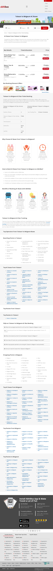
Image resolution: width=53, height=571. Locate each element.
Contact (17, 563)
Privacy (3, 565)
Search (45, 28)
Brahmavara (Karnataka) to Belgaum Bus (41, 485)
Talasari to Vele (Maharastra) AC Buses (12, 290)
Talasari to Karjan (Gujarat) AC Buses (26, 296)
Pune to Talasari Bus (12, 318)
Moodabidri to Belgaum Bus (41, 466)
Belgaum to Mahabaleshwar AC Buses (26, 418)
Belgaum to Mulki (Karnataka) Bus (11, 451)
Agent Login (8, 565)
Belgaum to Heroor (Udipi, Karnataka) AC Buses (43, 401)
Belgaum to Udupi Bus (43, 435)
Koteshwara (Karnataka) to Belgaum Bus (10, 482)
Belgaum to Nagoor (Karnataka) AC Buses (27, 413)
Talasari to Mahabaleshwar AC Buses (42, 283)
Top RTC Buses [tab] (33, 534)
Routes (9, 563)
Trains (46, 3)
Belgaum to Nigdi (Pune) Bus (26, 448)
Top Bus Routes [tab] (8, 534)
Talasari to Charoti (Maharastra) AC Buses (12, 302)
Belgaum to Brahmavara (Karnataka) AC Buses (43, 396)
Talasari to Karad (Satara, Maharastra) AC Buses (12, 298)
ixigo (8, 568)
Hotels (46, 6)
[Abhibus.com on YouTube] (33, 530)
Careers (28, 563)
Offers (46, 8)
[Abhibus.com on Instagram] (35, 530)
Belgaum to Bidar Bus (12, 439)
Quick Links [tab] (19, 537)
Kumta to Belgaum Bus (12, 490)
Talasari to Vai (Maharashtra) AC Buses (26, 281)
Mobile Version (23, 563)
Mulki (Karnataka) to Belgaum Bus (11, 478)
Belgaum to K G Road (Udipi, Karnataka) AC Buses (12, 418)
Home (5, 32)
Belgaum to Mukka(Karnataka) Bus (43, 446)
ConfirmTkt (12, 568)
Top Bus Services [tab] (9, 537)
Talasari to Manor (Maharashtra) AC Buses (26, 276)
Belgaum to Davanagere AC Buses (12, 402)
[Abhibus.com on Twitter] (31, 530)
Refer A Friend (48, 11)
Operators (4, 563)
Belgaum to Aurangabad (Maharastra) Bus (11, 443)
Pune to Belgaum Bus (43, 460)
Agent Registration (16, 565)
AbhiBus (4, 568)
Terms (39, 563)
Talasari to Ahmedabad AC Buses (43, 279)
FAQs (36, 563)
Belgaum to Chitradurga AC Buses (27, 410)
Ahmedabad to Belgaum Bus (25, 479)
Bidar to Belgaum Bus (12, 467)
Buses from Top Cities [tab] (21, 534)
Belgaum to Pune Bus (27, 431)
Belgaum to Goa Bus (27, 441)
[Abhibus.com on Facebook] (28, 530)
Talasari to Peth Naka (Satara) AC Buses (27, 285)
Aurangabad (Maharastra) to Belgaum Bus (26, 475)
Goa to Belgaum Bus (43, 470)
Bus (46, 0)
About (13, 563)
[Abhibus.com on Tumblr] (37, 530)
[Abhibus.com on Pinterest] (39, 530)
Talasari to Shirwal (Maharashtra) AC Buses (42, 288)
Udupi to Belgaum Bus (27, 467)
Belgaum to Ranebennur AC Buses (12, 422)
